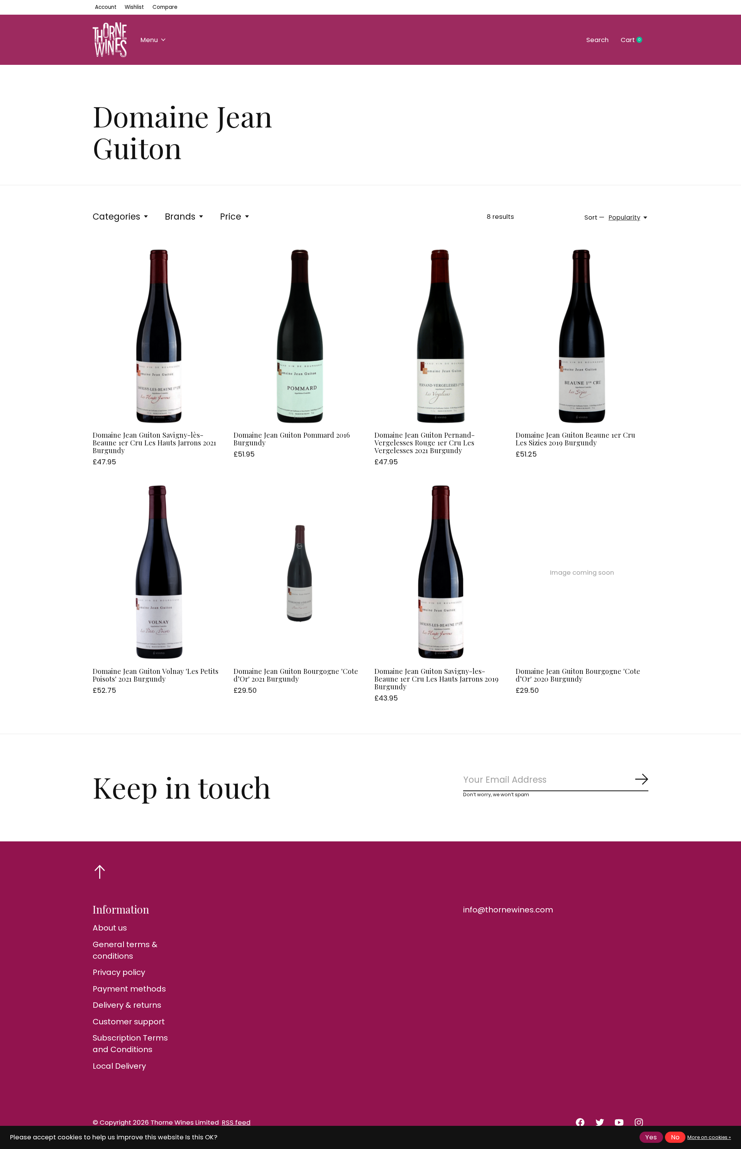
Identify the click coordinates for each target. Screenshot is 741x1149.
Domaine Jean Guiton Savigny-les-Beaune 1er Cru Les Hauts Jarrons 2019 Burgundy (436, 678)
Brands (180, 216)
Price (230, 216)
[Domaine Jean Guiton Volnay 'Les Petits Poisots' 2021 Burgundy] (159, 572)
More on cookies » (709, 1137)
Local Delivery (119, 1066)
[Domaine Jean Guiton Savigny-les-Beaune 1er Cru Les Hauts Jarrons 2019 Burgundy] (440, 572)
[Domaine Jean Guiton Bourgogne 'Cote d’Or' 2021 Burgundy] (299, 572)
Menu (149, 40)
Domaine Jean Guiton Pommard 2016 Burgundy (291, 438)
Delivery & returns (127, 1005)
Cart (634, 40)
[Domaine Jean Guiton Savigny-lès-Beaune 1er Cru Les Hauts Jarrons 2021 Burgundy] (159, 336)
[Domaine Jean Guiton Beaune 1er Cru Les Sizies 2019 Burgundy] (582, 336)
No (675, 1137)
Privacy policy (119, 972)
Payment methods (129, 988)
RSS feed (236, 1122)
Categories (116, 216)
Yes (651, 1137)
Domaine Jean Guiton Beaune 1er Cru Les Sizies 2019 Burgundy (575, 438)
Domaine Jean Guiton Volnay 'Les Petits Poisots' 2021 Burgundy (155, 675)
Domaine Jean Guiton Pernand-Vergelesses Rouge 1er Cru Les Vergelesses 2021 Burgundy (424, 442)
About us (110, 927)
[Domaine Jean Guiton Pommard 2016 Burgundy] (299, 336)
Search (597, 40)
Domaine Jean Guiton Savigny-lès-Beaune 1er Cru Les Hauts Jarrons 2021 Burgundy (154, 442)
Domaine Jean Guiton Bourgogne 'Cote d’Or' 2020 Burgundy (578, 675)
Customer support (129, 1021)
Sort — (594, 217)
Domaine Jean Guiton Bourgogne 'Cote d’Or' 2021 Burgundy (295, 675)
